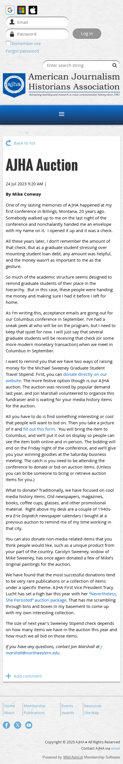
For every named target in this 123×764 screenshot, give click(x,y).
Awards (67, 712)
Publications (34, 712)
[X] (17, 725)
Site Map (91, 712)
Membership (34, 705)
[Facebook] (6, 725)
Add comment (8, 676)
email (115, 748)
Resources (93, 705)
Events (67, 705)
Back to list (24, 143)
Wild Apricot (73, 757)
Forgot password (22, 51)
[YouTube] (28, 725)
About (9, 712)
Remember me (26, 43)
